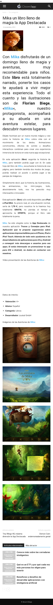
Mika (15, 57)
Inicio (4, 12)
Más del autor (31, 545)
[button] (4, 6)
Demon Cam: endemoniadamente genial (39, 535)
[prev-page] (4, 589)
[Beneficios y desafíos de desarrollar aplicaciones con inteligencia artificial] (9, 580)
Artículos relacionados (13, 545)
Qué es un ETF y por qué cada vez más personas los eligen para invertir (33, 567)
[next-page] (8, 589)
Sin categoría (13, 12)
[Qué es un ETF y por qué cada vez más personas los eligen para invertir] (9, 567)
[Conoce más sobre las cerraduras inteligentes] (9, 555)
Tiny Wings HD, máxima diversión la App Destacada (14, 535)
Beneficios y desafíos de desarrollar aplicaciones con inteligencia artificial (31, 580)
